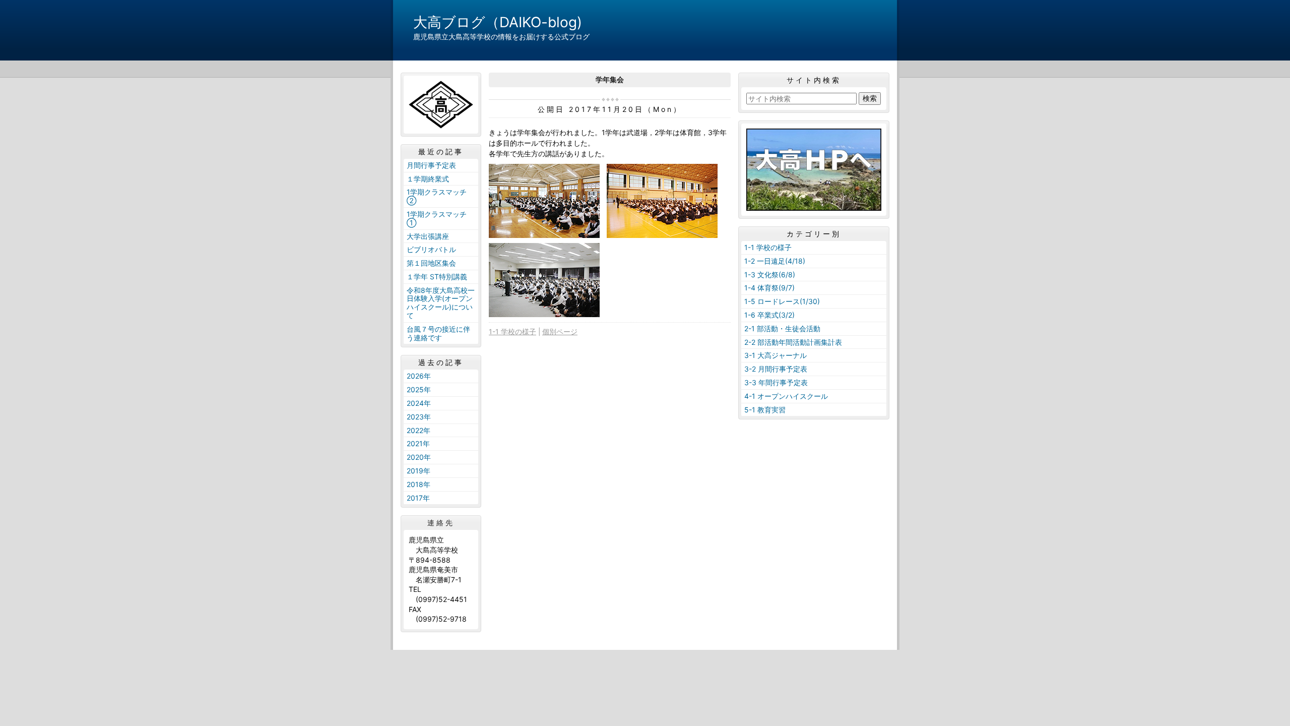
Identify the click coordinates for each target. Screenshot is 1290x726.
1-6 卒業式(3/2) (769, 315)
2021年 (418, 443)
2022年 (418, 430)
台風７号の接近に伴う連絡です (438, 333)
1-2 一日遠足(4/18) (774, 261)
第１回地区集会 (431, 263)
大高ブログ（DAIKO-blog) (497, 22)
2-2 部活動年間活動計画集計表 (793, 342)
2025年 (419, 389)
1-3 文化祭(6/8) (769, 274)
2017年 (418, 498)
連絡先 (441, 522)
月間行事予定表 (431, 165)
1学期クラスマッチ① (437, 218)
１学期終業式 (428, 178)
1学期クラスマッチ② (437, 196)
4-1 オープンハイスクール (786, 396)
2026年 (419, 376)
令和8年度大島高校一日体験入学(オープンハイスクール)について (441, 303)
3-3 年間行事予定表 (776, 382)
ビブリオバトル (431, 249)
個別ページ (559, 331)
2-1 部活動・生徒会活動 (782, 328)
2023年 (419, 416)
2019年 (418, 470)
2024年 (419, 403)
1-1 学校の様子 (512, 331)
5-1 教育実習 (765, 409)
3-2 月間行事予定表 (775, 369)
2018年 (418, 484)
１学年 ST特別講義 (437, 276)
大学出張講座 (428, 236)
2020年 (419, 457)
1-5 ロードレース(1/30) (782, 301)
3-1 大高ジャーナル (775, 355)
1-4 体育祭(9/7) (769, 287)
